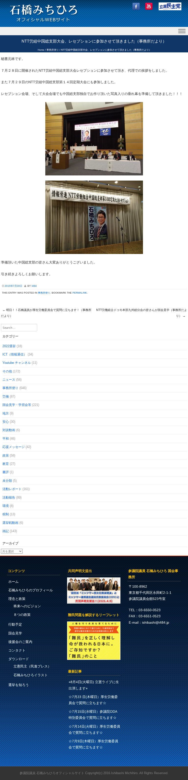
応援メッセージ (13, 447)
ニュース (8, 379)
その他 (7, 371)
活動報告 (8, 497)
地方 (5, 413)
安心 (5, 422)
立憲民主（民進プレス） (32, 666)
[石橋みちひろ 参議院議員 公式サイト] (43, 23)
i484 (34, 286)
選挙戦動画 (10, 523)
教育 (5, 464)
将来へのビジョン (27, 606)
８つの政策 (22, 615)
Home (41, 49)
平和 (5, 438)
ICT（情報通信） (14, 354)
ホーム (13, 582)
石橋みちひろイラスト (30, 675)
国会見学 (15, 633)
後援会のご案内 (20, 642)
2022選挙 (9, 346)
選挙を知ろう (18, 685)
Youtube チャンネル (16, 363)
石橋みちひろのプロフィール (30, 590)
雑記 (5, 531)
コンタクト (16, 650)
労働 (5, 396)
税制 (5, 514)
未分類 (7, 480)
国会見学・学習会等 (16, 405)
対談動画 (8, 430)
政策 (5, 455)
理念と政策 (16, 599)
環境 (5, 506)
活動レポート (12, 489)
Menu (94, 31)
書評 (5, 472)
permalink (79, 292)
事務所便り (53, 49)
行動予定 (15, 624)
